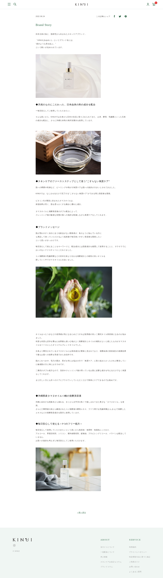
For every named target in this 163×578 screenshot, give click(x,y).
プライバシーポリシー (138, 552)
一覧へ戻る (81, 512)
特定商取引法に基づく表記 (139, 557)
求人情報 (103, 557)
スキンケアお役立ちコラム (111, 562)
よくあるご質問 (135, 572)
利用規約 (132, 547)
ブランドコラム (106, 567)
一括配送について (107, 552)
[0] (153, 4)
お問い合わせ (134, 567)
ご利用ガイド (134, 562)
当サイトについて (107, 547)
